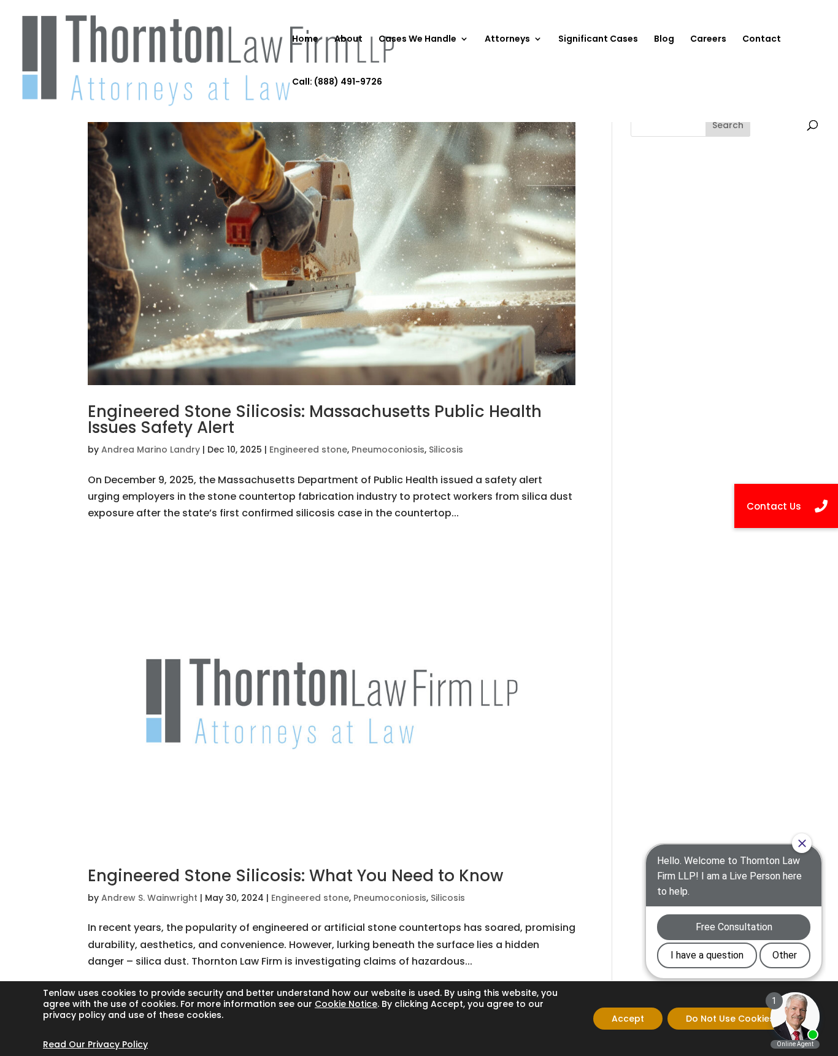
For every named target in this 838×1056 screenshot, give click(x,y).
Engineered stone (308, 449)
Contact (761, 39)
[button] (786, 506)
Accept (628, 1018)
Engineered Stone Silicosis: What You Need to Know (295, 876)
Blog (664, 39)
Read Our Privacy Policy (95, 1044)
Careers (708, 39)
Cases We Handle (417, 39)
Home (305, 39)
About (348, 39)
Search (728, 125)
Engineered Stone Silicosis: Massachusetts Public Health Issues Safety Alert (315, 419)
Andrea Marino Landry (150, 449)
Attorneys (507, 39)
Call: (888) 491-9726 (337, 82)
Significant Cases (598, 39)
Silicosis (446, 449)
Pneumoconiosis (388, 449)
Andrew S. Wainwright (149, 898)
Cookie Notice (346, 1004)
